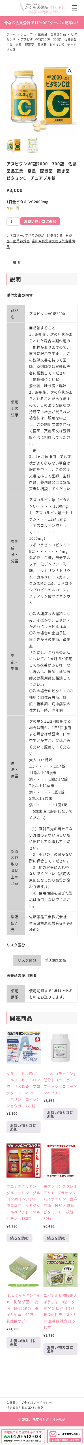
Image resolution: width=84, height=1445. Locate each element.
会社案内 (12, 1402)
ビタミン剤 (55, 235)
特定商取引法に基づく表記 (25, 1407)
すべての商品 (35, 235)
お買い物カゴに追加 (40, 221)
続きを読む (19, 1238)
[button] (70, 71)
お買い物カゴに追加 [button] (23, 1127)
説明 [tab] (16, 262)
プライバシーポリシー (36, 1402)
